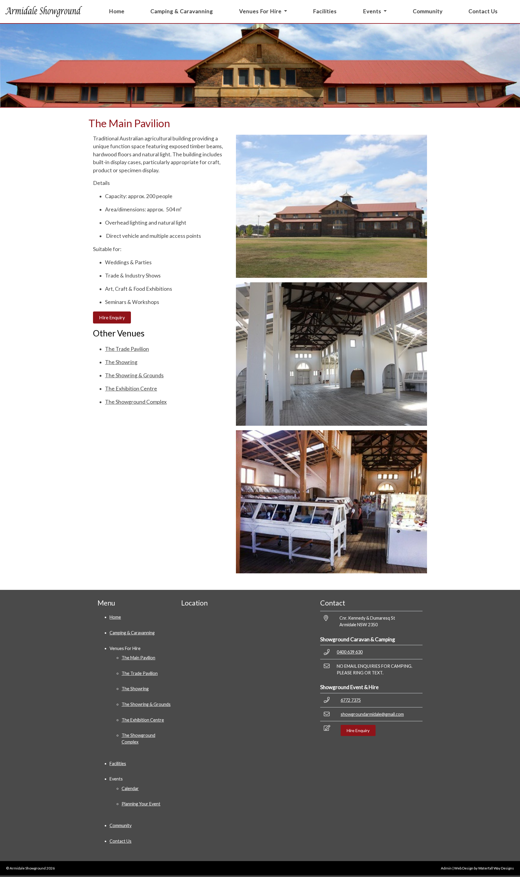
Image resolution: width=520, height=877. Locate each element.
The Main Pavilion (138, 657)
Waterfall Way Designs (496, 868)
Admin (446, 868)
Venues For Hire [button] (261, 11)
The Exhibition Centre (131, 388)
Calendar (130, 788)
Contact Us (483, 11)
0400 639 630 (350, 652)
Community (428, 11)
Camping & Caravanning (181, 11)
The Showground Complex (136, 402)
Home (117, 11)
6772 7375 (351, 700)
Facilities (325, 11)
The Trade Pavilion (127, 349)
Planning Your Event (141, 803)
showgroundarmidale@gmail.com (372, 714)
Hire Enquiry (112, 317)
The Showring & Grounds (134, 375)
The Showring (121, 362)
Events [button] (372, 11)
